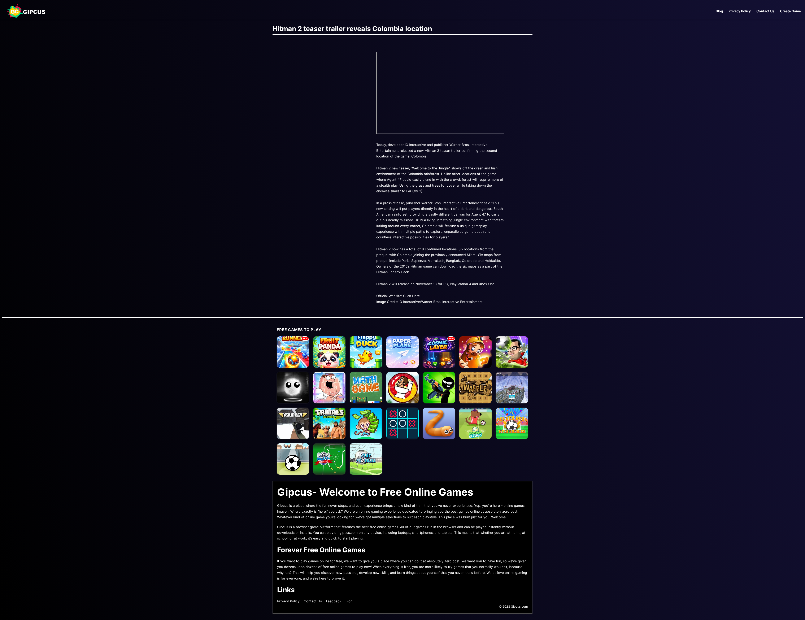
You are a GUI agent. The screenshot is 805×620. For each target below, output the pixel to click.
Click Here (411, 296)
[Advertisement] (318, 97)
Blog (719, 11)
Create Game (790, 11)
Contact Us (765, 11)
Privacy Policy (739, 11)
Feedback (333, 601)
